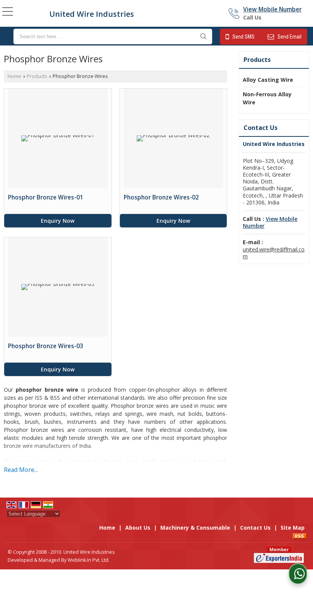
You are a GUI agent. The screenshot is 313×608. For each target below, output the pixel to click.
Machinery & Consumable (195, 527)
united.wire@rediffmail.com (274, 253)
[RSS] (300, 535)
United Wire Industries (91, 14)
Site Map (293, 527)
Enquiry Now (57, 220)
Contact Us (255, 527)
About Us (137, 527)
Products (37, 76)
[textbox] (112, 36)
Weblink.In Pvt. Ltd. (89, 560)
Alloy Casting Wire (268, 79)
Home (14, 76)
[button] (272, 9)
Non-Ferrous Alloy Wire (267, 98)
